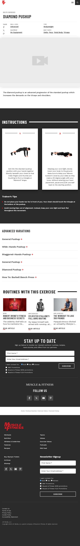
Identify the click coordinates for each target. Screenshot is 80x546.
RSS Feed (43, 448)
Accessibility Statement (10, 517)
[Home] (4, 3)
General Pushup (11, 239)
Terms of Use (6, 510)
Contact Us (5, 508)
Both (24, 364)
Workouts (7, 435)
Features (7, 445)
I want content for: (12, 364)
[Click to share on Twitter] (3, 30)
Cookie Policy (6, 515)
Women (36, 364)
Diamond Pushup (11, 269)
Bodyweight (48, 27)
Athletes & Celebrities (12, 441)
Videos (42, 438)
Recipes (7, 448)
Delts (46, 32)
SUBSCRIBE (66, 366)
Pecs (51, 32)
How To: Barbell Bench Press (18, 277)
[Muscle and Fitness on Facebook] (29, 398)
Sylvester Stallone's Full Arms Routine (39, 317)
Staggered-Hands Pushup (16, 254)
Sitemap (7, 463)
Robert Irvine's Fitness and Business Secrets (14, 317)
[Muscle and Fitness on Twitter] (36, 398)
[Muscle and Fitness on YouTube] (43, 398)
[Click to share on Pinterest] (3, 33)
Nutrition (7, 438)
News (5, 313)
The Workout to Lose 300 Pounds (64, 317)
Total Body (58, 32)
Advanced (14, 27)
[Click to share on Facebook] (3, 27)
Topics (42, 435)
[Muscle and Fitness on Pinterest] (50, 398)
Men (30, 364)
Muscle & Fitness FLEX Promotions (20, 372)
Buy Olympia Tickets (11, 457)
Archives (7, 460)
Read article (9, 328)
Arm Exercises (33, 313)
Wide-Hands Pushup (13, 246)
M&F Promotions (14, 367)
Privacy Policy (6, 513)
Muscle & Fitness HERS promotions (20, 370)
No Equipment (16, 32)
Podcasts (43, 445)
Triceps (67, 32)
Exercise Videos (45, 441)
